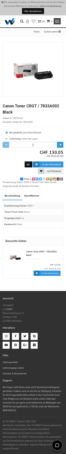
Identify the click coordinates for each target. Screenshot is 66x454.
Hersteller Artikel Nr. (18, 122)
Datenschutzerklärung (50, 6)
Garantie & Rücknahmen (15, 373)
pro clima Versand (32, 132)
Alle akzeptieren (33, 11)
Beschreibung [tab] (12, 195)
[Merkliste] (34, 21)
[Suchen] (22, 21)
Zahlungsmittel (10, 362)
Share (26, 179)
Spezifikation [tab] (31, 195)
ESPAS (10, 309)
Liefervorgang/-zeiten (13, 367)
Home (37, 31)
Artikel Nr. (13, 118)
